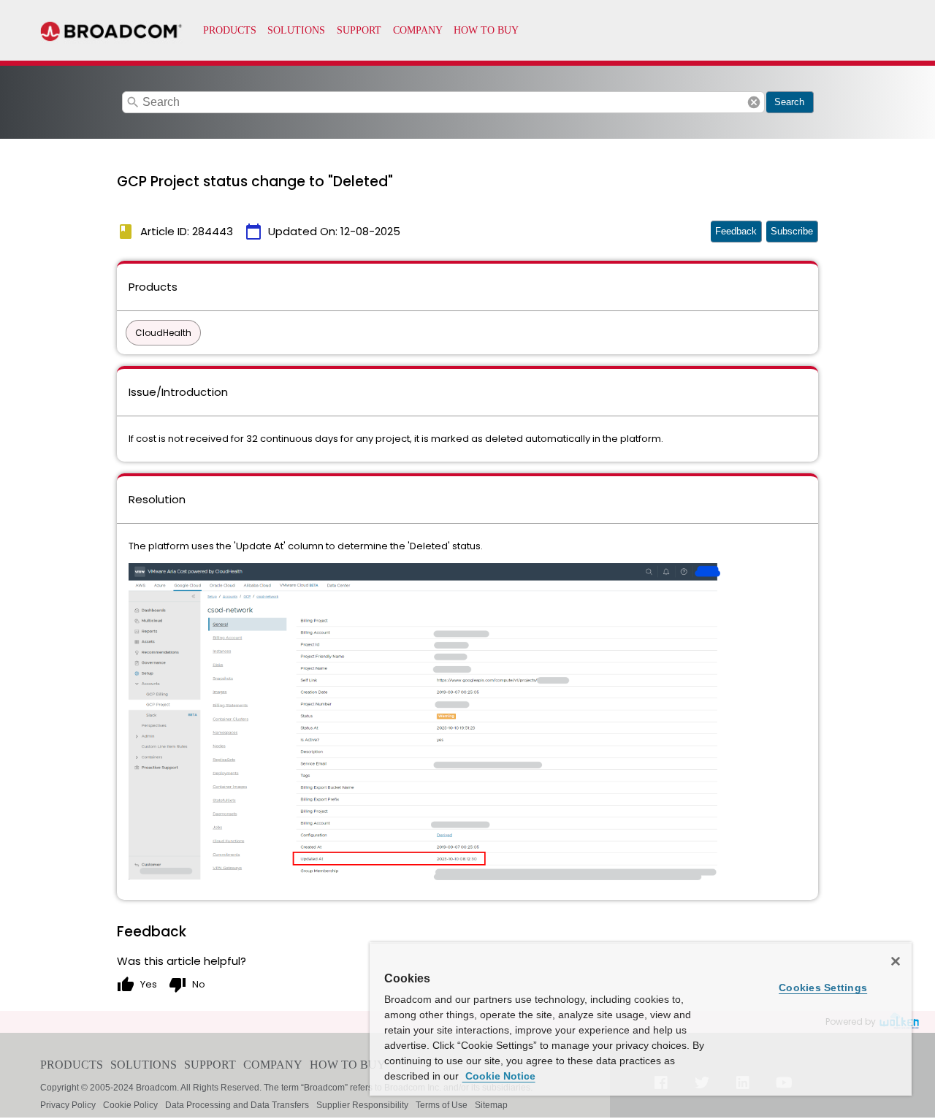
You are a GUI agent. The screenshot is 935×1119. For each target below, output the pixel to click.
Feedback (736, 231)
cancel (754, 102)
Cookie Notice (498, 1076)
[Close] (895, 961)
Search (789, 101)
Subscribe (792, 231)
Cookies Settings (823, 987)
